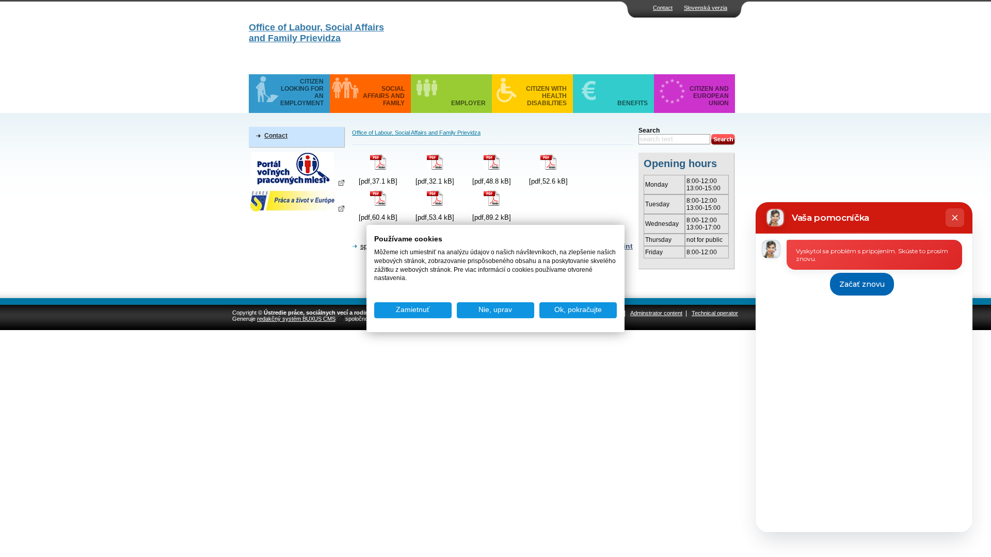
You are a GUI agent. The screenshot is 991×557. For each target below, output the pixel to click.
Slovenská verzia (705, 8)
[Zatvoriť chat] (955, 217)
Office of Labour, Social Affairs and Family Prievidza (316, 32)
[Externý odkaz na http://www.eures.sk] (296, 201)
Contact (663, 8)
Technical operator (715, 313)
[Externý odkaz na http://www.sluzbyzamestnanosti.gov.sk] (296, 169)
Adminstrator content (656, 313)
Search (649, 130)
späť (367, 246)
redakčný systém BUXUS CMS (296, 319)
